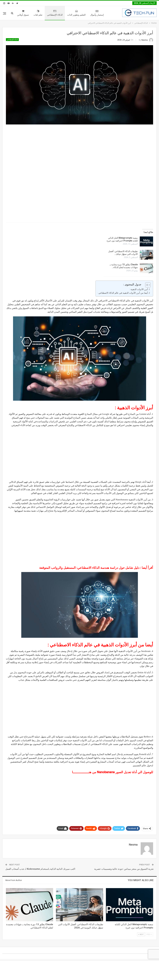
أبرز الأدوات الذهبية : (138, 289)
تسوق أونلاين (23, 15)
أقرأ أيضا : (96, 568)
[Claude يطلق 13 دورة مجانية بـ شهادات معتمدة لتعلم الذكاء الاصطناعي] (146, 268)
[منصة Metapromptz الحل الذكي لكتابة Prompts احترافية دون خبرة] (146, 241)
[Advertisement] (79, 149)
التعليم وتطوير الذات (76, 15)
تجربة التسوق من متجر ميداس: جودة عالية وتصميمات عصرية (124, 869)
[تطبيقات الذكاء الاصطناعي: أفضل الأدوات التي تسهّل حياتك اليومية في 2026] (146, 255)
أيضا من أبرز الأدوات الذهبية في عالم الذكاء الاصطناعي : (122, 293)
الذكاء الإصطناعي (55, 15)
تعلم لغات (38, 15)
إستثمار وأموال (97, 15)
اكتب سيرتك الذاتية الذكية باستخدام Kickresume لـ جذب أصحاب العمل (40, 869)
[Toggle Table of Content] (146, 285)
